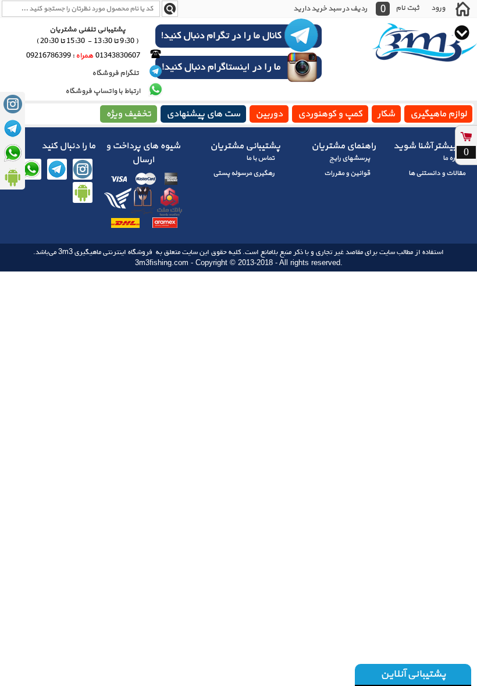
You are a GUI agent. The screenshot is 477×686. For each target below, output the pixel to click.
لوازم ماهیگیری (438, 114)
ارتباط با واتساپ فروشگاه (102, 91)
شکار (386, 114)
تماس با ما (260, 158)
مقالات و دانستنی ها (436, 173)
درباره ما (454, 158)
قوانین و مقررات (347, 173)
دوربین (269, 114)
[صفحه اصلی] (462, 8)
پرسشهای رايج (349, 158)
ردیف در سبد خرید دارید (330, 9)
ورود (438, 7)
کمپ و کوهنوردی (330, 114)
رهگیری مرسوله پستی (244, 173)
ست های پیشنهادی (203, 114)
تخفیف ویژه (128, 114)
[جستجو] (170, 9)
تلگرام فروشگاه (116, 73)
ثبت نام (407, 7)
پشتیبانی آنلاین (413, 674)
